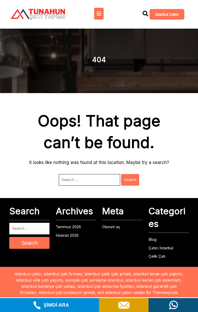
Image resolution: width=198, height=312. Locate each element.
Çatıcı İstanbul (160, 247)
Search (130, 179)
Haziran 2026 (67, 235)
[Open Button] (99, 14)
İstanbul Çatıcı (167, 14)
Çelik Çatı (156, 256)
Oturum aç (111, 226)
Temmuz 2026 (68, 226)
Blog (152, 239)
